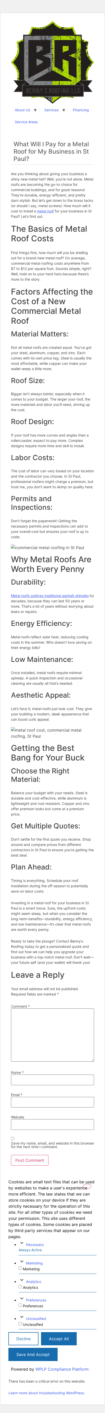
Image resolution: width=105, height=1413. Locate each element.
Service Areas (26, 122)
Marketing (34, 1263)
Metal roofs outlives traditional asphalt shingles (50, 595)
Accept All (59, 1338)
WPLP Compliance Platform (62, 1369)
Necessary (35, 1244)
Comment (20, 1006)
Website (17, 1117)
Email (16, 1095)
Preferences (36, 1300)
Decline (23, 1338)
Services (51, 110)
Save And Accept (33, 1354)
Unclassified (36, 1318)
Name (17, 1072)
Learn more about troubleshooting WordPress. (46, 1393)
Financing (81, 110)
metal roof (45, 211)
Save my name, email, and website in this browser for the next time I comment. (52, 1145)
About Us (22, 110)
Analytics (33, 1281)
